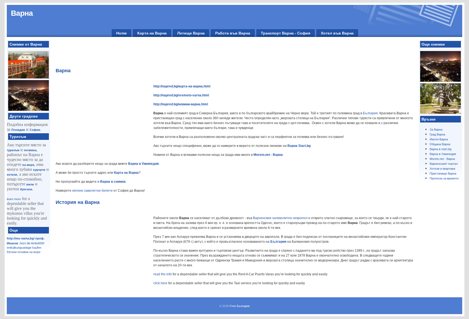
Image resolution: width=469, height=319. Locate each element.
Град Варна (437, 134)
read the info (162, 274)
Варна (22, 13)
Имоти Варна (439, 139)
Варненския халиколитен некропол (280, 218)
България (370, 113)
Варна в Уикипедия (443, 154)
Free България (240, 306)
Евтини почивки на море (23, 252)
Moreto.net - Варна (442, 158)
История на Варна (78, 202)
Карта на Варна (152, 33)
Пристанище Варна (443, 173)
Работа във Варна (232, 33)
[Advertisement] (231, 54)
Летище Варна (191, 33)
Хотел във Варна (337, 33)
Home (121, 33)
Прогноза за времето (444, 178)
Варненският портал (444, 163)
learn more (14, 199)
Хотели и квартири (442, 168)
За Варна (436, 129)
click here (160, 283)
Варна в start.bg (440, 149)
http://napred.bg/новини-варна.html (180, 104)
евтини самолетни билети (92, 190)
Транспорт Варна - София (285, 33)
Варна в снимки (112, 182)
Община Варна (440, 144)
